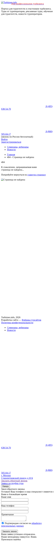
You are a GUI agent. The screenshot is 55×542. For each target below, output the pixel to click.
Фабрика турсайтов (31, 320)
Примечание (7, 514)
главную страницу (36, 174)
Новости (11, 149)
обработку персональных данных (21, 524)
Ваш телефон (7, 505)
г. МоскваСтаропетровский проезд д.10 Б (17, 476)
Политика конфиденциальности (17, 322)
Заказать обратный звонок (14, 480)
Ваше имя (6, 497)
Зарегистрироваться (11, 142)
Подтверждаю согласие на (21, 524)
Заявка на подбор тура (12, 483)
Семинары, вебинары (18, 147)
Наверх (5, 486)
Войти (4, 139)
